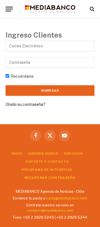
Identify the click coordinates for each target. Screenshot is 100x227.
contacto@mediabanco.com (50, 210)
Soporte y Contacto (47, 161)
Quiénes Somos (43, 153)
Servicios (73, 153)
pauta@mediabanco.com (66, 198)
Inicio (16, 153)
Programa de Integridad (47, 170)
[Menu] (9, 9)
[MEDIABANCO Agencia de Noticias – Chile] (50, 9)
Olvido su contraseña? (25, 104)
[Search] (91, 9)
